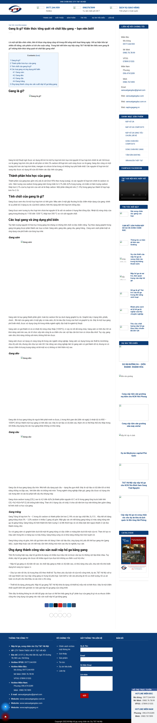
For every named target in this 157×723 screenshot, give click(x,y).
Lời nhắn (84, 675)
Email (82, 656)
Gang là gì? (15, 60)
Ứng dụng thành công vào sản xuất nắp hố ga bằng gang (33, 84)
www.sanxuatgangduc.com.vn (32, 699)
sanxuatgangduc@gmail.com (133, 90)
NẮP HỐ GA (129, 122)
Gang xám (18, 72)
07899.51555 (128, 61)
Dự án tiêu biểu (65, 666)
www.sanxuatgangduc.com (31, 703)
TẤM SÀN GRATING (132, 155)
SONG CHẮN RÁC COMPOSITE (132, 142)
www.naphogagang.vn (28, 707)
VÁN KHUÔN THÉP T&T (134, 161)
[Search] (147, 9)
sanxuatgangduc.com (135, 96)
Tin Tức (84, 18)
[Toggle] (145, 121)
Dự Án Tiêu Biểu (98, 18)
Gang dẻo (18, 75)
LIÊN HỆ (111, 18)
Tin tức (62, 662)
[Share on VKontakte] (65, 605)
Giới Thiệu (59, 18)
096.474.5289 (129, 73)
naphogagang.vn (133, 107)
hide (37, 55)
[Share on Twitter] (51, 605)
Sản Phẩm (71, 18)
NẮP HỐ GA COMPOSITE (134, 127)
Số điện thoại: (86, 665)
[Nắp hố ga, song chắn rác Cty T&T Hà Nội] (21, 9)
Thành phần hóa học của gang (23, 63)
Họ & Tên (84, 646)
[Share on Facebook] (47, 605)
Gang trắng (19, 81)
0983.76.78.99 (129, 53)
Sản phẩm (63, 658)
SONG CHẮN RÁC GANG (134, 149)
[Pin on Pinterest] (60, 605)
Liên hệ (62, 671)
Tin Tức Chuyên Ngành (17, 25)
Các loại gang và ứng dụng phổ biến (25, 69)
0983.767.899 (129, 82)
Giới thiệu (63, 654)
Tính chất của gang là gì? (21, 66)
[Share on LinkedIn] (69, 605)
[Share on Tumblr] (74, 605)
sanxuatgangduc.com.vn (136, 101)
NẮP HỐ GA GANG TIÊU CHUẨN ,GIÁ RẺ (134, 134)
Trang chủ (47, 18)
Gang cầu (18, 78)
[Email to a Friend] (56, 605)
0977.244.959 (129, 44)
